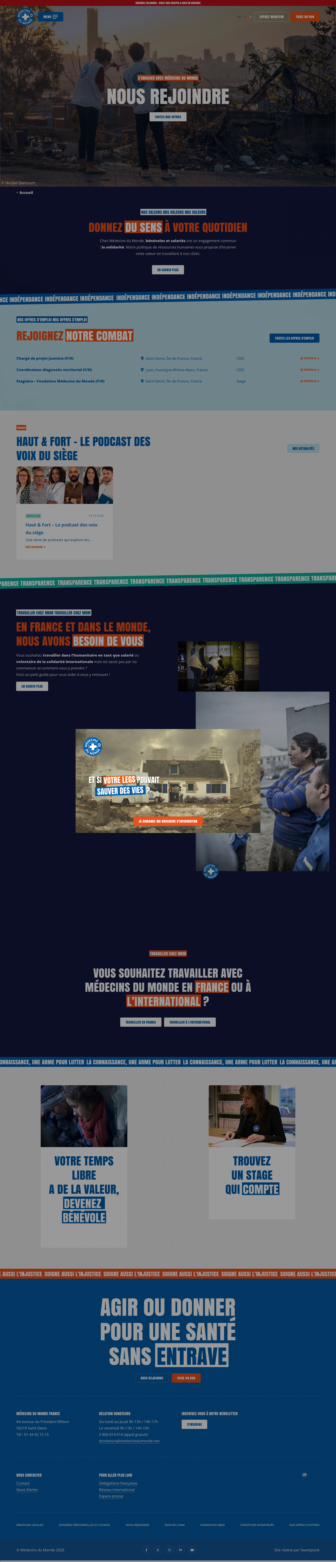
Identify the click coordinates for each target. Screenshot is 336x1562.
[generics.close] (253, 735)
